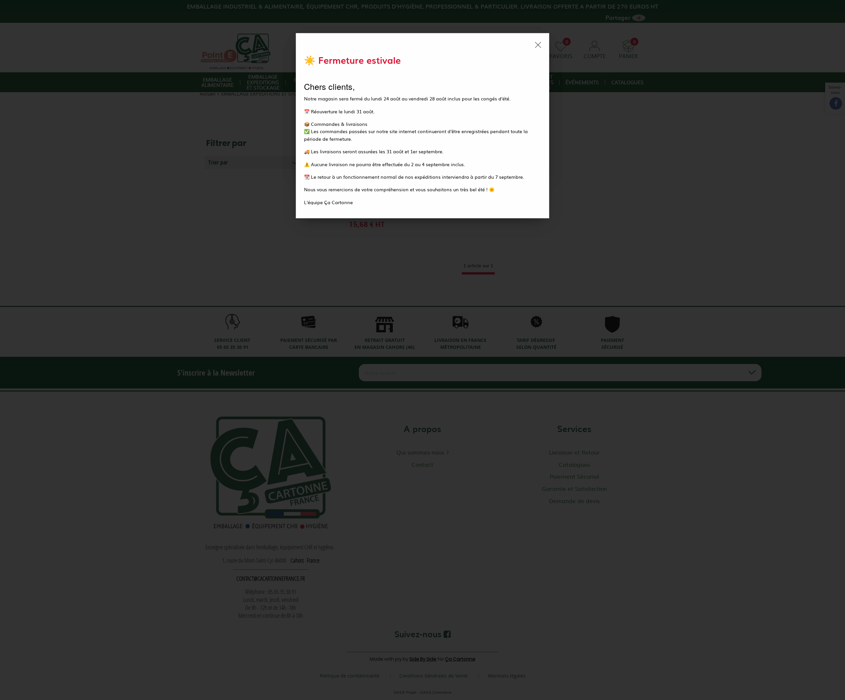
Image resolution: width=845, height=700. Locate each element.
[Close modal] (538, 45)
